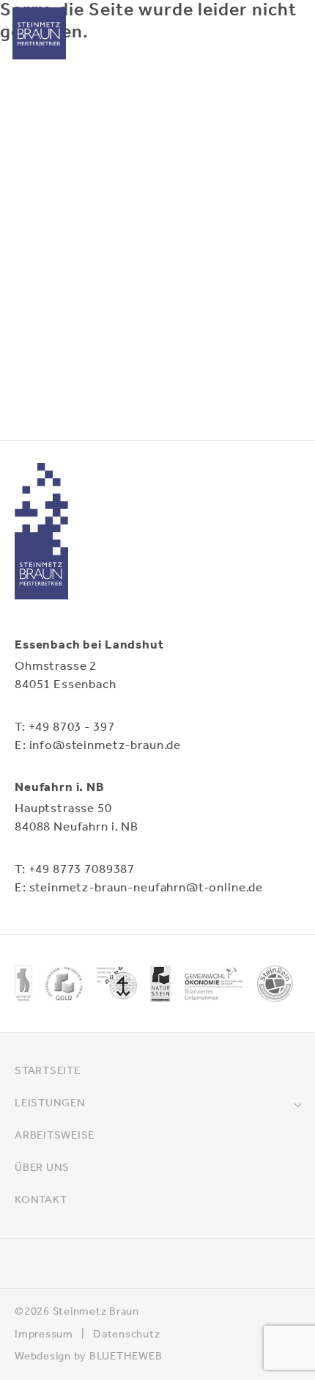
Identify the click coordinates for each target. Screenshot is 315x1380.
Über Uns (42, 1168)
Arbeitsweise (54, 1135)
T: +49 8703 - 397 (64, 727)
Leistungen (50, 1103)
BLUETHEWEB (126, 1356)
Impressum (44, 1334)
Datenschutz (126, 1334)
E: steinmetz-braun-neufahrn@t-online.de (139, 888)
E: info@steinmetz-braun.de (98, 746)
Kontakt (41, 1200)
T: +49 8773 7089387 (75, 870)
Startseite (48, 1071)
